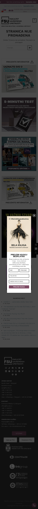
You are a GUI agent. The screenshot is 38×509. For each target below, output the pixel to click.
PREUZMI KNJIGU (19, 287)
